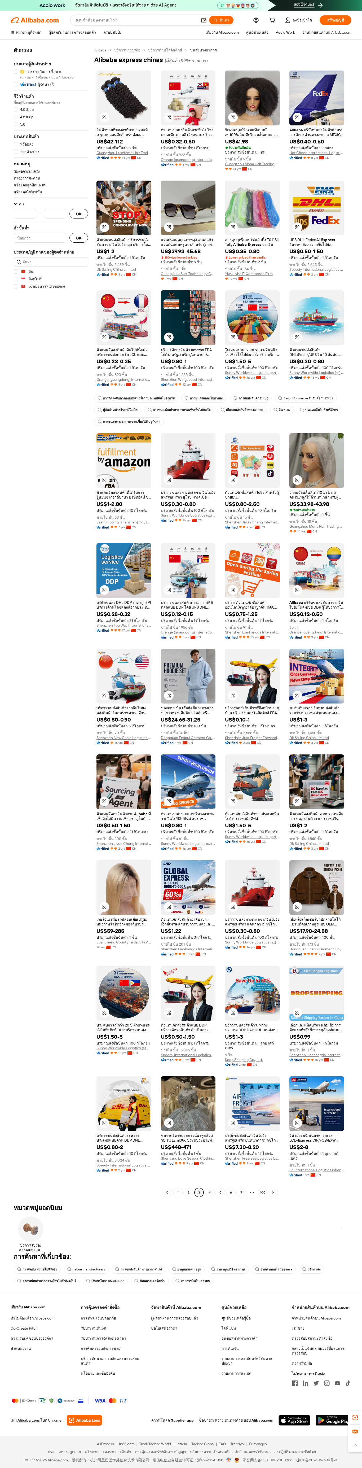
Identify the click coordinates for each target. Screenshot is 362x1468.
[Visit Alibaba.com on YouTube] (337, 1383)
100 (263, 1192)
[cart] (273, 21)
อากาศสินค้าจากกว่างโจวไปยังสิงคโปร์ (49, 1281)
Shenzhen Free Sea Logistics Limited (252, 1158)
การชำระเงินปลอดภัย (98, 1318)
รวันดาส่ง (314, 1269)
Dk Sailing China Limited (116, 269)
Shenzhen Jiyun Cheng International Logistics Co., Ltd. (252, 522)
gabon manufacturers (89, 1269)
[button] (204, 20)
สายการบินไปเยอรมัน (195, 1281)
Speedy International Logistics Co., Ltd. (316, 269)
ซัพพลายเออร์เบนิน (152, 1281)
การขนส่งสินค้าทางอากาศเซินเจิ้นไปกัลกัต (182, 410)
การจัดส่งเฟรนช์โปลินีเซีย (40, 1269)
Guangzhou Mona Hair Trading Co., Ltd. (252, 164)
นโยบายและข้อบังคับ (98, 1373)
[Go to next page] (273, 1192)
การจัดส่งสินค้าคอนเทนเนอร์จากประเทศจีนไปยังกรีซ (139, 398)
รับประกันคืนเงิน (94, 1328)
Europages (258, 1444)
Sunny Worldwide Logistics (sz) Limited (252, 372)
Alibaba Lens (28, 1420)
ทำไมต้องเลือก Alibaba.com (33, 1318)
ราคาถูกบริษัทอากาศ (231, 1269)
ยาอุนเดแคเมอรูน (189, 1269)
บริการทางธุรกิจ (127, 50)
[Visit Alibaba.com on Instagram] (327, 1383)
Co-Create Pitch (24, 1328)
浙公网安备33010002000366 (267, 1460)
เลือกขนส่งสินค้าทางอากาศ (244, 410)
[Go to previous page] (167, 1192)
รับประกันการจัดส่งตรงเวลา (103, 1338)
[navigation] (51, 622)
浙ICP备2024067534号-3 (316, 1460)
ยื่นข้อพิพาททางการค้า (240, 1338)
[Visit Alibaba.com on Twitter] (316, 1383)
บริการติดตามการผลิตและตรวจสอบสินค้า (110, 1360)
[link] (355, 1418)
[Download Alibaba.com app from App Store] (294, 1420)
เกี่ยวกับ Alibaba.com (28, 1307)
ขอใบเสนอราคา (164, 1328)
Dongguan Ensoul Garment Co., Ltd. (188, 738)
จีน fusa (284, 410)
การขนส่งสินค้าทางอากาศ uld (141, 1269)
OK (78, 214)
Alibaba (100, 50)
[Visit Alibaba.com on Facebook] (295, 1383)
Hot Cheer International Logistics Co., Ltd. (316, 153)
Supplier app (182, 1420)
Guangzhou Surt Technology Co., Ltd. (188, 274)
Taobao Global (202, 1444)
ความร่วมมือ (302, 1363)
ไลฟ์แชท (229, 1328)
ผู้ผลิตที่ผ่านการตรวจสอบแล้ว (174, 1318)
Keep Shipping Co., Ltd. (244, 1060)
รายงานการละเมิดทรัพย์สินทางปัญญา (247, 1360)
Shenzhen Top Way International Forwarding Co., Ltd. (123, 625)
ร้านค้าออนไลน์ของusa (276, 1269)
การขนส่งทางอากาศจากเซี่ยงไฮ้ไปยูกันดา (131, 421)
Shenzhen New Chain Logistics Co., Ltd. (123, 738)
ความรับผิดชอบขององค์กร (32, 1338)
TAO (222, 1444)
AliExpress (105, 1444)
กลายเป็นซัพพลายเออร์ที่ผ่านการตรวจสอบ (318, 1350)
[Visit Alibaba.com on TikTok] (348, 1383)
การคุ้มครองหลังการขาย (100, 1348)
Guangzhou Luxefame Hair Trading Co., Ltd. (123, 153)
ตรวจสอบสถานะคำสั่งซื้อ (312, 1338)
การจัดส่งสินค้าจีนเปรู (253, 398)
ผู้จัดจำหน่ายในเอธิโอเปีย (120, 410)
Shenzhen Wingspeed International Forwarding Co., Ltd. (188, 379)
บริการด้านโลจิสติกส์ (165, 50)
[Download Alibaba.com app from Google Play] (333, 1420)
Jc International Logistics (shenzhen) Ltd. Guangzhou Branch (316, 1170)
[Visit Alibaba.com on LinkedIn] (305, 1383)
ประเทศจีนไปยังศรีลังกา (321, 410)
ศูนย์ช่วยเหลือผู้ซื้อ (236, 1318)
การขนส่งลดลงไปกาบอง (206, 398)
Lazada (181, 1444)
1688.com (126, 1444)
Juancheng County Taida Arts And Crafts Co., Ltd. (123, 942)
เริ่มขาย (298, 1328)
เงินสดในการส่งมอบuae (107, 1281)
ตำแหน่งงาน (21, 1348)
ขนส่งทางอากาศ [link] (203, 50)
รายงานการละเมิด (236, 1373)
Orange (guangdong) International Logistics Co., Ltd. (188, 160)
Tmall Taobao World (155, 1444)
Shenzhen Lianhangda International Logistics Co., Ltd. (252, 632)
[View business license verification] (228, 1460)
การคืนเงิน (230, 1348)
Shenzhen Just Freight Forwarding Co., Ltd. (252, 738)
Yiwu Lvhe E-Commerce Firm (249, 274)
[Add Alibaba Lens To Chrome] (84, 1420)
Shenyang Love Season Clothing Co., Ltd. (188, 1158)
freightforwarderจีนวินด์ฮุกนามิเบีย (308, 398)
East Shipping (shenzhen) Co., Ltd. (123, 522)
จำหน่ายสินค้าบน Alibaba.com (316, 1318)
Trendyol (237, 1444)
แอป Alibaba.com (258, 1420)
